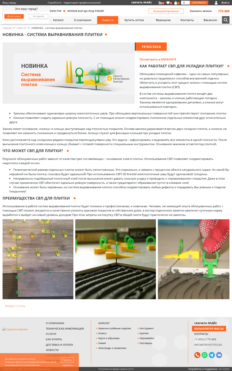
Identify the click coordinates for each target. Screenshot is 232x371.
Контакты (201, 334)
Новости (52, 350)
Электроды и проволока (112, 348)
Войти (225, 2)
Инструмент (147, 328)
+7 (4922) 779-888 (205, 339)
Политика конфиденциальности (115, 368)
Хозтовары (146, 343)
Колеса (102, 333)
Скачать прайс (141, 2)
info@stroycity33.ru (208, 345)
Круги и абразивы (109, 338)
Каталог (104, 323)
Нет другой (38, 16)
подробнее (67, 365)
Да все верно (14, 16)
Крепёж (144, 333)
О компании (55, 323)
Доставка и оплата (59, 345)
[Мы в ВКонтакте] (219, 355)
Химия (102, 343)
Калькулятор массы (166, 11)
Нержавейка (147, 338)
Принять (67, 359)
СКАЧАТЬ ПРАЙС (205, 323)
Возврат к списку (15, 306)
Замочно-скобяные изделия (114, 328)
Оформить (199, 2)
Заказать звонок (201, 11)
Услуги (51, 334)
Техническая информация (65, 328)
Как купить (54, 339)
